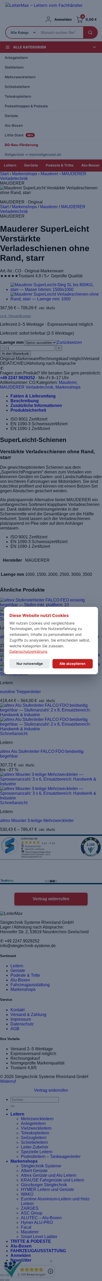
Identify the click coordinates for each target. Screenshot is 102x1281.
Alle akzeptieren (72, 663)
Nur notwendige (29, 663)
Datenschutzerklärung (28, 651)
